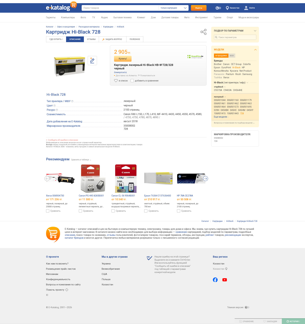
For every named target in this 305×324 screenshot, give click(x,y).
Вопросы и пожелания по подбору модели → (234, 123)
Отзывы (91, 39)
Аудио (104, 17)
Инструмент (201, 17)
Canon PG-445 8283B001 (91, 195)
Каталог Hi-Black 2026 (55, 147)
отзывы (111, 235)
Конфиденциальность (58, 279)
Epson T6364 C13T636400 (157, 195)
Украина (106, 263)
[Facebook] (215, 279)
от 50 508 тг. (184, 199)
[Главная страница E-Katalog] (61, 8)
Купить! (123, 58)
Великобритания (111, 268)
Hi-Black (120, 27)
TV (93, 17)
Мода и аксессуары (249, 17)
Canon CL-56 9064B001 (123, 195)
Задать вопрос (114, 39)
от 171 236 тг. (54, 199)
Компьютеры (68, 17)
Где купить (56, 39)
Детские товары (170, 17)
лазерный (129, 101)
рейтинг (210, 235)
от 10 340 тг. (119, 199)
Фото (83, 17)
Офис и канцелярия (66, 27)
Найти (198, 8)
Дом (153, 17)
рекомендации (233, 235)
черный (128, 105)
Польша (106, 279)
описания (70, 235)
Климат (141, 17)
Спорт (230, 17)
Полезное (135, 39)
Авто (187, 17)
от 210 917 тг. (152, 199)
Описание (75, 39)
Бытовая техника (123, 17)
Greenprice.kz (120, 72)
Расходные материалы (89, 27)
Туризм (217, 17)
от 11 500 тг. (86, 199)
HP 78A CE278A (185, 195)
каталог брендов (74, 237)
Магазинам (52, 274)
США (104, 274)
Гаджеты (50, 17)
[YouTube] (224, 279)
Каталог (49, 27)
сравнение (181, 232)
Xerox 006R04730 (55, 195)
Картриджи (108, 27)
